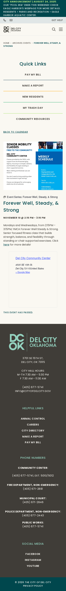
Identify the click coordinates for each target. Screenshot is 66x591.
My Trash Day (33, 108)
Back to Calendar (15, 132)
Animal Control (33, 419)
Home (6, 43)
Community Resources (33, 119)
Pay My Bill (33, 74)
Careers (33, 424)
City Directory (33, 430)
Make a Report (33, 85)
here (6, 244)
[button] (61, 29)
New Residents (33, 97)
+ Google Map (23, 272)
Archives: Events (21, 43)
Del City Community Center (33, 258)
